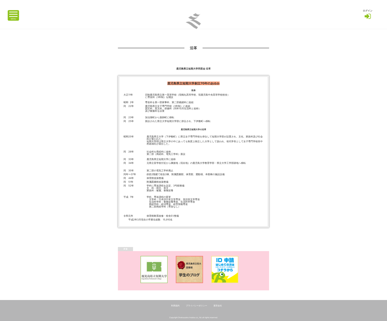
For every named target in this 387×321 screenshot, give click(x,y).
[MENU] (13, 14)
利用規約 (175, 305)
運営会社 (217, 305)
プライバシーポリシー (196, 305)
